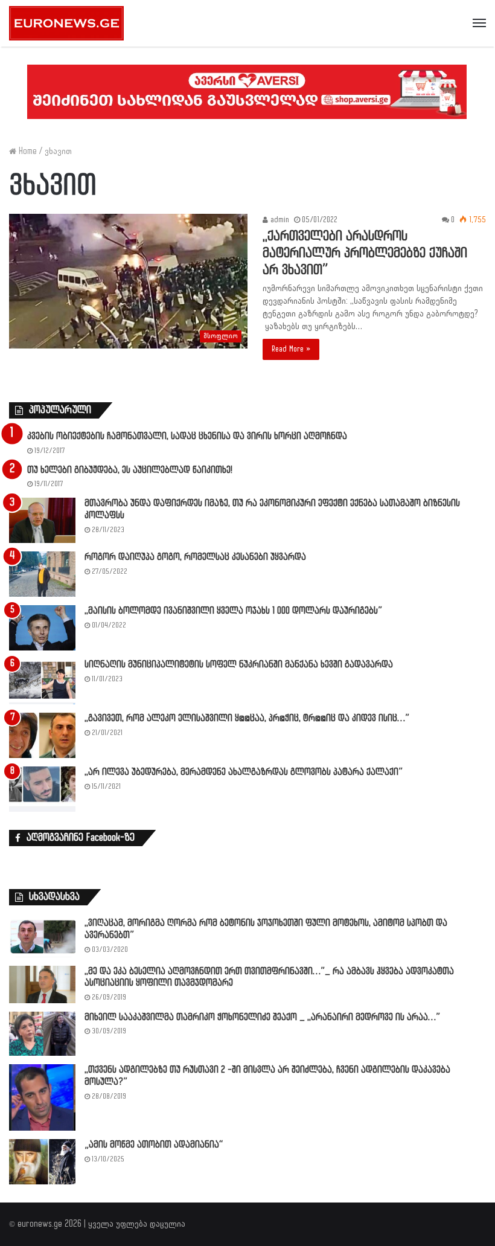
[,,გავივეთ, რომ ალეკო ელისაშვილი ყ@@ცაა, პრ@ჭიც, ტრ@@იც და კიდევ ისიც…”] (42, 735)
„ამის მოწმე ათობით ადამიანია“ (154, 1145)
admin (278, 220)
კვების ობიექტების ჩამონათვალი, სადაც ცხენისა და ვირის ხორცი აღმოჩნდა (187, 436)
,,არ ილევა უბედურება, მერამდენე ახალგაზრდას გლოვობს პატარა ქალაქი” (244, 772)
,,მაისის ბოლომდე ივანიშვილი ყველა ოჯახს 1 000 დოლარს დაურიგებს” (233, 611)
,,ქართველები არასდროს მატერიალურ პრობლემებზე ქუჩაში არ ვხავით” (365, 253)
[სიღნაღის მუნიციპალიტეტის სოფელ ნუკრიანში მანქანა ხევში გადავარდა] (42, 681)
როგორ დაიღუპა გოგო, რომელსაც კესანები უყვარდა (195, 557)
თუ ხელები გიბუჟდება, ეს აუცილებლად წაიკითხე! (129, 470)
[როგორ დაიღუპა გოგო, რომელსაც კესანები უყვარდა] (42, 574)
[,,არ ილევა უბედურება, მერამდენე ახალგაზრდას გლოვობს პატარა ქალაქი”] (42, 789)
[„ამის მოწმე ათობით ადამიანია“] (42, 1161)
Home (26, 151)
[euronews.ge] (66, 23)
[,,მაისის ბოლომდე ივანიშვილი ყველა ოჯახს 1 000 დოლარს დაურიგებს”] (42, 627)
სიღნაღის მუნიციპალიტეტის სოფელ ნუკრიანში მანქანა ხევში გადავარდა (239, 665)
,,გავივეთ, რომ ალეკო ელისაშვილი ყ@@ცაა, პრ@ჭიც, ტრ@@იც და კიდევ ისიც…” (247, 718)
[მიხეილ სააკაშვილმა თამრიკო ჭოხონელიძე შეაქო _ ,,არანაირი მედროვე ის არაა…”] (42, 1034)
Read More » (291, 349)
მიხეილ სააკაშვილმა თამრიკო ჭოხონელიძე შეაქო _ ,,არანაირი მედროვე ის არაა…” (262, 1017)
